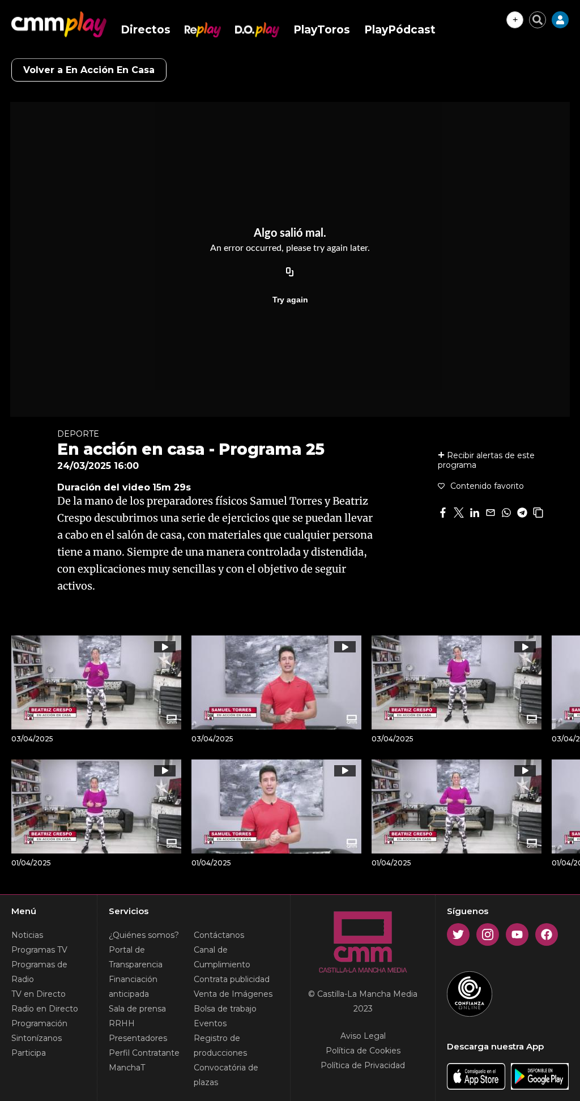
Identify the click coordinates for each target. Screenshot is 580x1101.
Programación (39, 1023)
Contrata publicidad (232, 979)
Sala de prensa (137, 1009)
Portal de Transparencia (136, 957)
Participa (28, 1053)
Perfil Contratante (144, 1053)
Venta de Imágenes (233, 994)
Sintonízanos (36, 1038)
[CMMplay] (58, 24)
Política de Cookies (363, 1050)
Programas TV (39, 950)
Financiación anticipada (133, 986)
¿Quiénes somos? (144, 935)
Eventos (210, 1023)
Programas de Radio (39, 971)
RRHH (122, 1023)
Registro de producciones (220, 1045)
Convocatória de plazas (226, 1074)
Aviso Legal (363, 1036)
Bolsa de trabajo (225, 1009)
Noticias (27, 935)
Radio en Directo (44, 1009)
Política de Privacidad (363, 1065)
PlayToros (321, 29)
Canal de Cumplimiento (222, 957)
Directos (145, 29)
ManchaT (127, 1067)
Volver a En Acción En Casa (89, 70)
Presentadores (138, 1038)
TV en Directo (38, 994)
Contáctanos (219, 935)
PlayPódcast (400, 29)
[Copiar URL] (290, 272)
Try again (290, 299)
